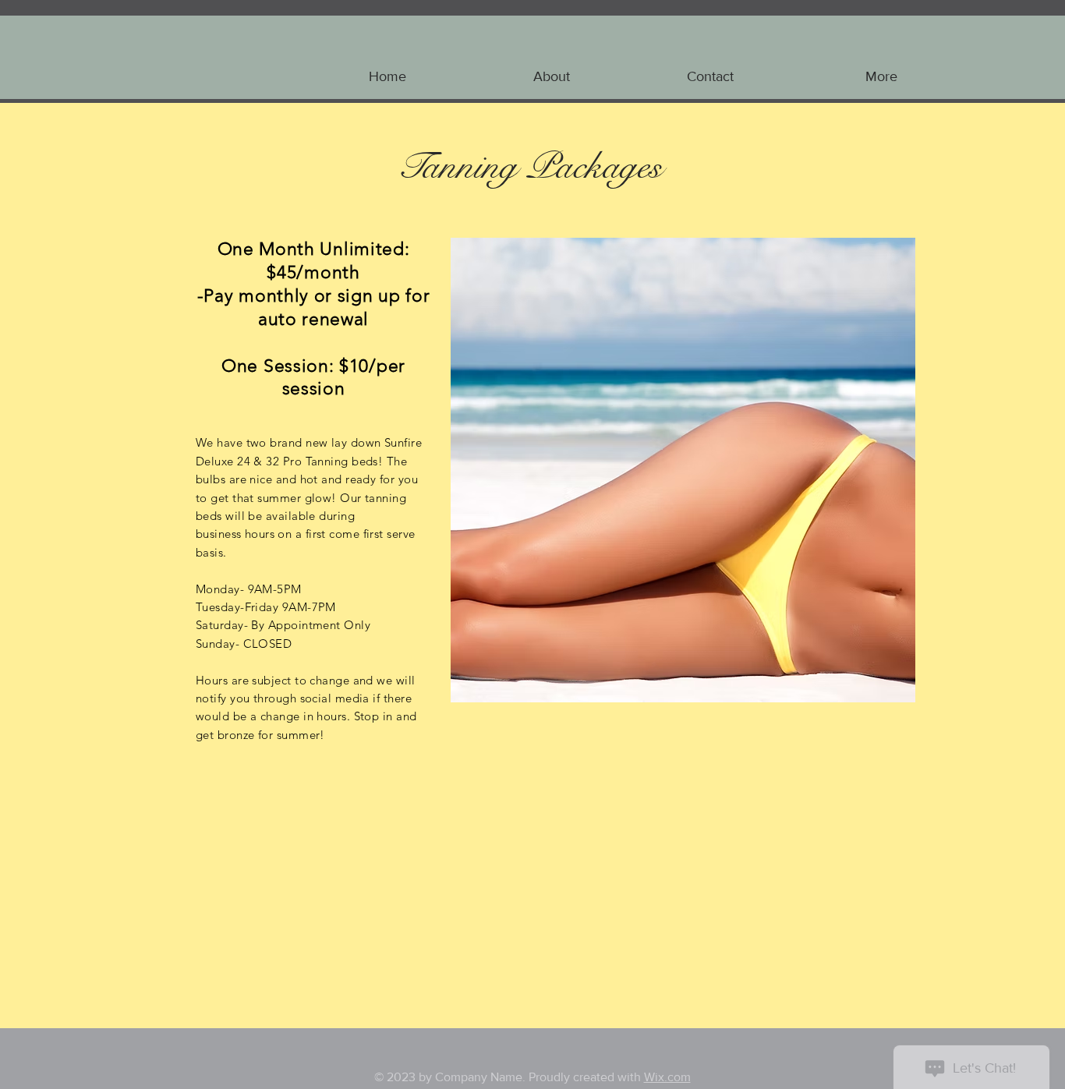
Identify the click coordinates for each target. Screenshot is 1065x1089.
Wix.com (667, 1077)
